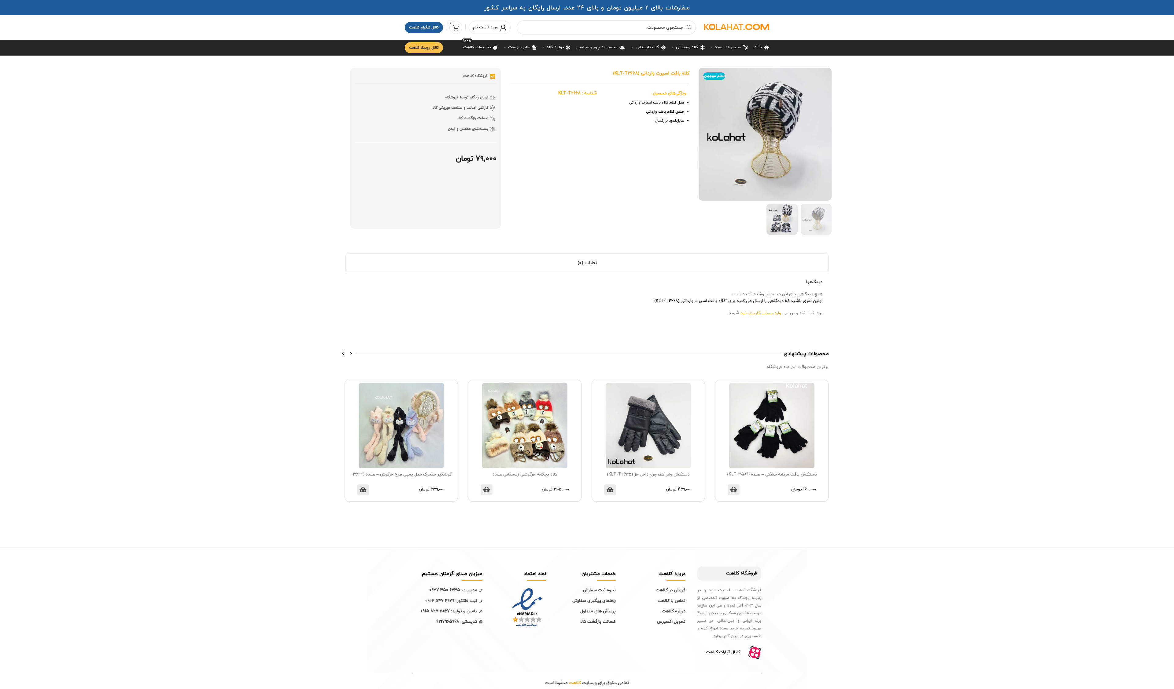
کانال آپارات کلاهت (723, 652)
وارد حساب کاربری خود (760, 313)
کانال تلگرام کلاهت (424, 27)
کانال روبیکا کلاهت (424, 47)
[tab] (586, 263)
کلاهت (732, 573)
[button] (343, 353)
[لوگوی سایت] (735, 27)
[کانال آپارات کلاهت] (754, 652)
